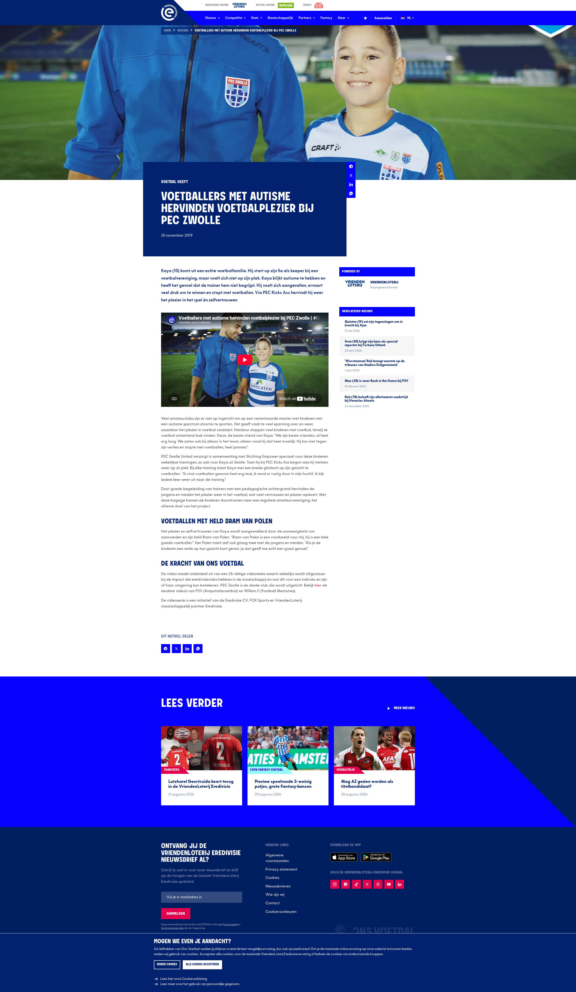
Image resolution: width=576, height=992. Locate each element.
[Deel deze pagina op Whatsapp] (351, 193)
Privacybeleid (230, 924)
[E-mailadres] (201, 897)
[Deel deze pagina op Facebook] (351, 166)
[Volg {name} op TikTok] (356, 884)
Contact (273, 903)
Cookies (272, 877)
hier (318, 585)
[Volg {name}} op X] (367, 884)
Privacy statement (281, 869)
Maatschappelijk (280, 18)
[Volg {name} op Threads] (378, 884)
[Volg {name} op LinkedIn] (399, 884)
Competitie (233, 18)
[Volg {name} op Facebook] (345, 884)
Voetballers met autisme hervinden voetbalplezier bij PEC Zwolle (245, 30)
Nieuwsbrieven (278, 886)
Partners (305, 18)
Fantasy (326, 18)
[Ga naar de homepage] (169, 12)
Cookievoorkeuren (281, 911)
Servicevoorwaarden (172, 928)
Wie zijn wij (275, 894)
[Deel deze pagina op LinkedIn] (351, 184)
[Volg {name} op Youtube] (388, 884)
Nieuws (210, 18)
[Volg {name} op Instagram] (334, 884)
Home (167, 30)
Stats (255, 18)
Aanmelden (175, 913)
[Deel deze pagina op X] (351, 175)
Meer (342, 18)
